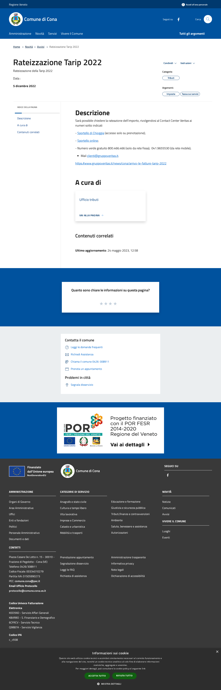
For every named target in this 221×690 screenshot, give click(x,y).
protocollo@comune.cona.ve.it (27, 591)
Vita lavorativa (68, 514)
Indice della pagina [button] (27, 107)
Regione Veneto (18, 4)
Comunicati (169, 508)
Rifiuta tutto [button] (124, 675)
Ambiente (117, 520)
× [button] (217, 652)
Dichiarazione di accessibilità (128, 576)
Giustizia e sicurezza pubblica (128, 508)
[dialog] (110, 669)
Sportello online (87, 140)
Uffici (12, 514)
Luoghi (166, 531)
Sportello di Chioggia (90, 133)
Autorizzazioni (119, 533)
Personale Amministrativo (24, 533)
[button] (110, 684)
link (143, 668)
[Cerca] (208, 19)
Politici (13, 526)
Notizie (166, 502)
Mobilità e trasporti (71, 533)
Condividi (169, 63)
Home (16, 47)
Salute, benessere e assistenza (129, 526)
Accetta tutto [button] (97, 675)
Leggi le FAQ (67, 570)
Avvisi (40, 47)
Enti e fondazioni (19, 520)
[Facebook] (177, 19)
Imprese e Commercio (72, 520)
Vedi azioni (186, 63)
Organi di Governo (19, 502)
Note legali (117, 570)
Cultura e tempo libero (73, 508)
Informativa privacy (122, 563)
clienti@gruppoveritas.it (102, 155)
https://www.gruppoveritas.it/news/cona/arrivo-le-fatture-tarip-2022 (120, 163)
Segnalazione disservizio (74, 563)
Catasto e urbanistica (72, 526)
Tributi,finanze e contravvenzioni (130, 514)
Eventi (166, 537)
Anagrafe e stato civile (73, 502)
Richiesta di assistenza (73, 576)
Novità (29, 47)
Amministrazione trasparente (128, 557)
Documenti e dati (19, 539)
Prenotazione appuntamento (77, 557)
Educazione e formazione (125, 501)
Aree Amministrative (21, 508)
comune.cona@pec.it (27, 581)
